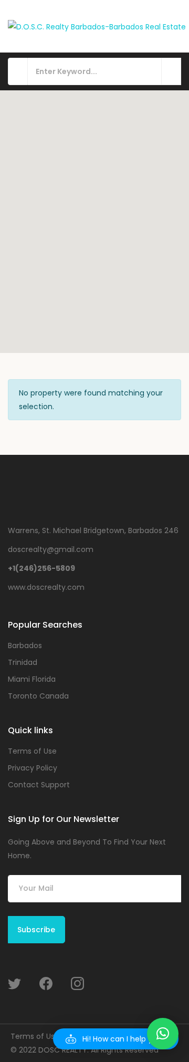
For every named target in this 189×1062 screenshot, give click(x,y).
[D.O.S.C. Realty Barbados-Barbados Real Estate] (97, 26)
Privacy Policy (32, 768)
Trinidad (22, 662)
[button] (115, 1038)
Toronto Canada (38, 696)
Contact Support (39, 784)
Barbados (25, 645)
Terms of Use (32, 751)
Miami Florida (32, 679)
